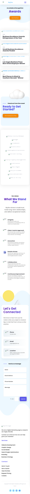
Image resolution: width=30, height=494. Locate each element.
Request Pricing (6, 473)
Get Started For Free (10, 116)
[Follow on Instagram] (16, 490)
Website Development (8, 445)
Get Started (15, 18)
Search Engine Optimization (10, 452)
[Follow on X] (13, 490)
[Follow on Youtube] (19, 490)
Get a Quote (5, 468)
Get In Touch (5, 466)
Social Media (6, 450)
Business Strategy (7, 457)
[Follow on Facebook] (10, 490)
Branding (4, 454)
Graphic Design (6, 447)
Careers (4, 476)
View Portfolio (6, 471)
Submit (23, 399)
